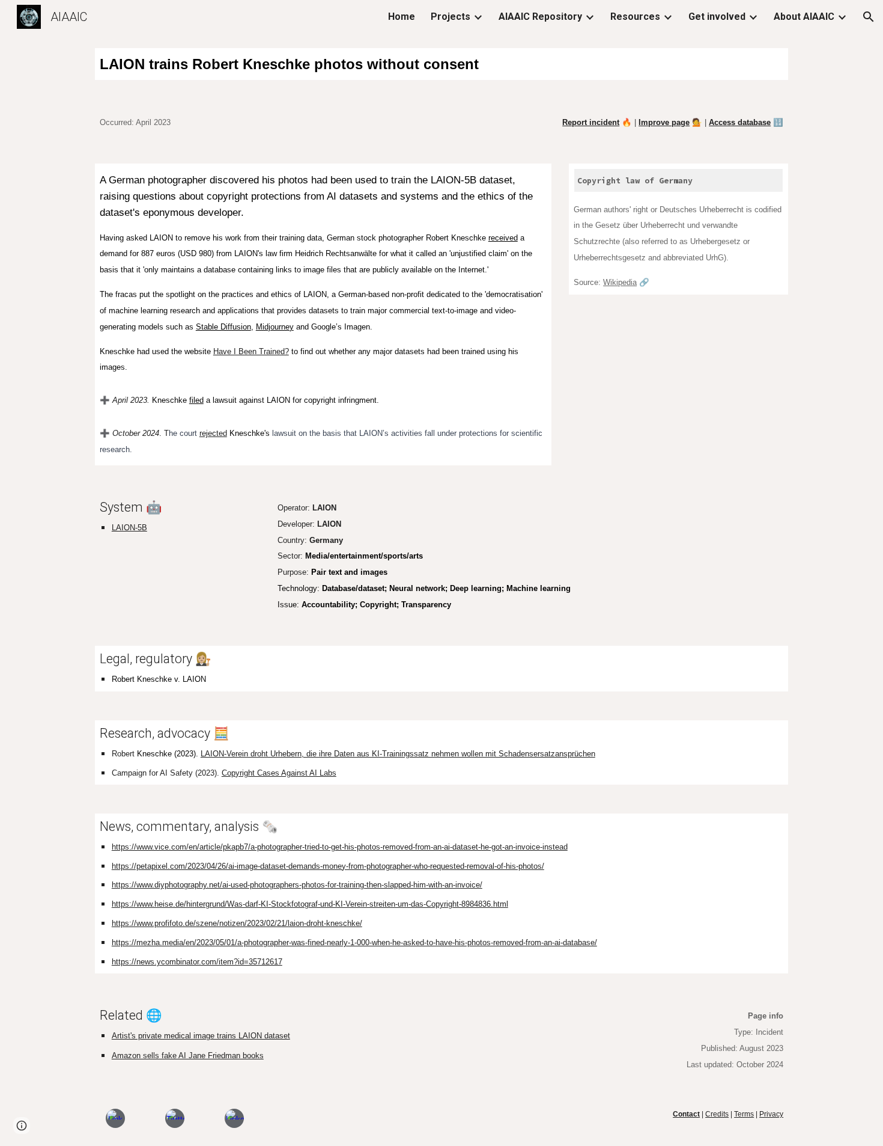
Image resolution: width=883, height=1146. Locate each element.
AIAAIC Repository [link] (540, 16)
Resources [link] (635, 16)
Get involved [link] (716, 16)
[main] (441, 64)
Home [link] (401, 16)
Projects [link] (450, 16)
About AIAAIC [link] (804, 16)
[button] (868, 16)
